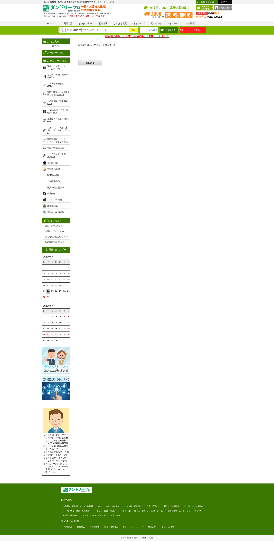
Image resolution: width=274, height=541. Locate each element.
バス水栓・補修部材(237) (56, 84)
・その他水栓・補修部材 (192, 506)
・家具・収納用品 (110, 527)
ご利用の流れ (68, 23)
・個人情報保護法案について (56, 236)
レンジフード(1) (54, 199)
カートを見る (194, 30)
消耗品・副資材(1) (55, 212)
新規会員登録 (207, 2)
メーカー (55, 52)
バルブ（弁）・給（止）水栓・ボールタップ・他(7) (58, 130)
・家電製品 (80, 527)
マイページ (172, 23)
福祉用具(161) (53, 169)
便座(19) (51, 193)
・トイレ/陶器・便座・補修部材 (76, 511)
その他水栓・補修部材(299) (57, 102)
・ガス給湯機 (93, 527)
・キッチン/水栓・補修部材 (107, 506)
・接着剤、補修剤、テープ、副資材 (77, 506)
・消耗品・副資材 (166, 527)
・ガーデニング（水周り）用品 (94, 515)
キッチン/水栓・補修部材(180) (57, 76)
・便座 (124, 527)
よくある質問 (120, 23)
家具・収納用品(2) (55, 187)
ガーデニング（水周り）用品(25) (58, 155)
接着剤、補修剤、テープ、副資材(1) (57, 67)
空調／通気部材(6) (55, 148)
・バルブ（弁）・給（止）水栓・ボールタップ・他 (141, 511)
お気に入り (170, 30)
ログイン (225, 2)
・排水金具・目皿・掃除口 (104, 511)
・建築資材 (151, 527)
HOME (50, 23)
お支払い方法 (85, 23)
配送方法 (102, 23)
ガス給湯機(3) (53, 181)
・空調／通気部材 (70, 515)
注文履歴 (190, 23)
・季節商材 (115, 515)
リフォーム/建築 (70, 520)
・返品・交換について (53, 226)
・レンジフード (136, 527)
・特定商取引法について (54, 242)
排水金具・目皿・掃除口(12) (58, 120)
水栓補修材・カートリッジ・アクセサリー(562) (58, 140)
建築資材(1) (52, 206)
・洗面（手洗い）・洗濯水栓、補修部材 (162, 506)
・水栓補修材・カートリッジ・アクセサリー (185, 511)
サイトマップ (137, 23)
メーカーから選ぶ (149, 30)
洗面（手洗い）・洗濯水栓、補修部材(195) (58, 93)
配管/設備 (66, 500)
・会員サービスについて (54, 231)
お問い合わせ (155, 23)
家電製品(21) (53, 175)
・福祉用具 (67, 527)
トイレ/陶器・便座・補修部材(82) (57, 111)
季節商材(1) (52, 162)
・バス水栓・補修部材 (132, 506)
